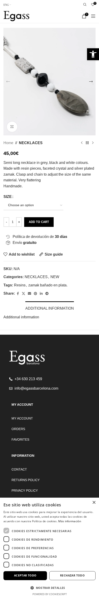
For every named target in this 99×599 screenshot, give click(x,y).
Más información (69, 521)
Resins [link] (20, 285)
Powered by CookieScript (49, 594)
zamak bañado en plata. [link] (47, 285)
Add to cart (39, 222)
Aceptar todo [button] (25, 575)
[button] (8, 81)
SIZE (7, 197)
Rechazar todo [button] (72, 575)
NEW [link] (54, 277)
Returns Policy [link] (26, 480)
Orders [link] (18, 429)
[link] (93, 54)
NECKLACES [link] (31, 143)
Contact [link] (19, 469)
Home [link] (8, 143)
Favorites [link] (20, 439)
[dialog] (49, 548)
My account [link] (22, 418)
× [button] (94, 502)
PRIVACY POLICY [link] (25, 490)
